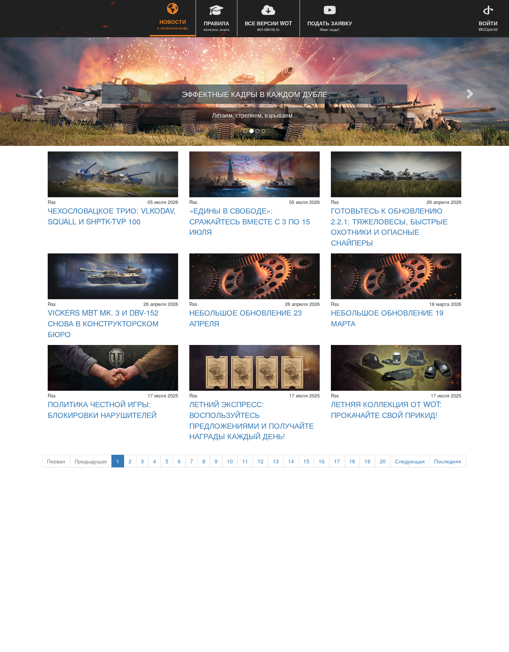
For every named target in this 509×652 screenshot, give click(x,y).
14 (291, 461)
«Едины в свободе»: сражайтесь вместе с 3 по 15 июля (249, 221)
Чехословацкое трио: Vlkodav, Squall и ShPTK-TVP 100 (112, 216)
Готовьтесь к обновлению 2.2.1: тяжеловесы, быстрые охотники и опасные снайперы (389, 226)
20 (383, 461)
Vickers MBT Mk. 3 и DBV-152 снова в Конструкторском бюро (103, 323)
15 (306, 461)
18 (352, 461)
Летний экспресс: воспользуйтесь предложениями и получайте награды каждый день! (251, 420)
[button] (38, 91)
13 (276, 461)
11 (245, 461)
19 (367, 461)
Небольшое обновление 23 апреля (245, 318)
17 (337, 461)
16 (322, 461)
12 (260, 461)
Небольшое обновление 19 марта (387, 318)
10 (230, 461)
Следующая (410, 461)
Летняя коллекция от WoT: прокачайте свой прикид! (386, 409)
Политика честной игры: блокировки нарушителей (102, 409)
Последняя (447, 461)
